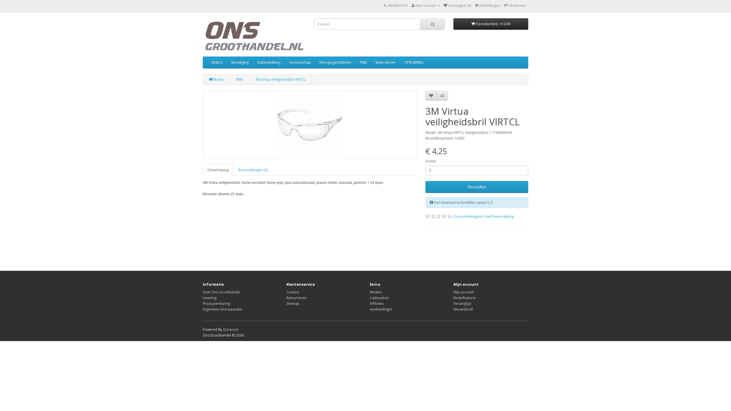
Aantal (430, 161)
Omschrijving (217, 170)
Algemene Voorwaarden (222, 309)
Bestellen (477, 187)
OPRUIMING (413, 62)
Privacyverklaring (216, 303)
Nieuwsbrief (463, 309)
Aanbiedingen (381, 309)
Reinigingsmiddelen (335, 62)
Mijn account (463, 292)
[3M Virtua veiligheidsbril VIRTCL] (310, 125)
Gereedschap (300, 62)
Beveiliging (240, 62)
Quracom (230, 329)
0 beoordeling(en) (467, 216)
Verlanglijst (462, 303)
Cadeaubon (379, 297)
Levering (209, 297)
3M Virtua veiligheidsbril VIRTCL (280, 79)
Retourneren (296, 297)
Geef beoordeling (499, 216)
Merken (376, 292)
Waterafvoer (385, 62)
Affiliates (377, 303)
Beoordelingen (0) (252, 170)
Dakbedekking (268, 62)
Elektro (217, 62)
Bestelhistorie (464, 297)
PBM (363, 62)
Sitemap (293, 303)
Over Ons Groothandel (221, 292)
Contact (292, 292)
